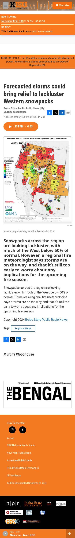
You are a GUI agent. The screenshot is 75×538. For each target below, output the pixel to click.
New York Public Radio (19, 453)
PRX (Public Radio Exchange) (23, 468)
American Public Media (19, 460)
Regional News (23, 328)
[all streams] (70, 533)
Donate (64, 5)
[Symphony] (29, 512)
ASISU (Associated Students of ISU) (26, 483)
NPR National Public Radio (21, 445)
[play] (5, 533)
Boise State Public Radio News (46, 319)
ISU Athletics (14, 475)
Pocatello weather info (56, 49)
